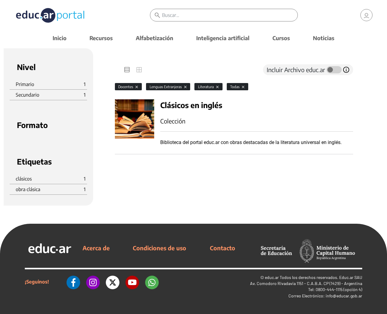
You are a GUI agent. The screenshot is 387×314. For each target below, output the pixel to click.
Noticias (323, 37)
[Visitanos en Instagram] (93, 281)
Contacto (222, 248)
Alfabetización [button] (154, 37)
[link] (366, 15)
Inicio (60, 37)
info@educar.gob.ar (344, 295)
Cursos (281, 37)
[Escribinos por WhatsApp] (152, 281)
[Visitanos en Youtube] (132, 281)
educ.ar (272, 277)
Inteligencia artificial (222, 37)
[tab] (127, 70)
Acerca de (96, 248)
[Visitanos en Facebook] (73, 281)
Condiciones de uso (159, 248)
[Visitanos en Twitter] (112, 281)
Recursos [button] (101, 37)
